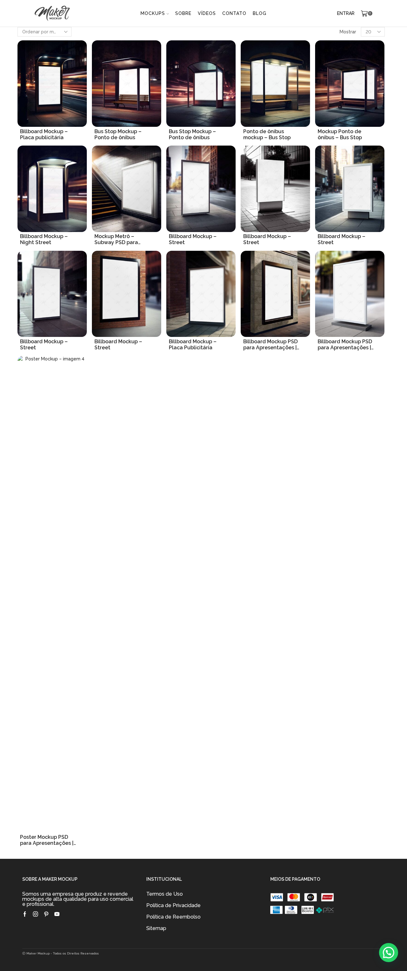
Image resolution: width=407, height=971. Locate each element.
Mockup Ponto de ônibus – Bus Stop (340, 134)
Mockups (153, 13)
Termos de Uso (164, 894)
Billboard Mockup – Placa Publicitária (193, 344)
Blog (259, 13)
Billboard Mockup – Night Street (44, 239)
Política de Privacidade (173, 905)
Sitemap (156, 928)
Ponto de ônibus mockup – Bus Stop (267, 134)
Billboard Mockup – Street (193, 239)
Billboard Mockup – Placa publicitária (44, 134)
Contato (234, 13)
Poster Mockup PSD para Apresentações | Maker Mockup (46, 840)
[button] (388, 952)
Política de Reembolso (173, 917)
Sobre (183, 13)
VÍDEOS (207, 13)
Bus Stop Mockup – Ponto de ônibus (117, 134)
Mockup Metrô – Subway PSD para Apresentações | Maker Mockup (116, 239)
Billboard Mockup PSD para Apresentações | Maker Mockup (270, 344)
